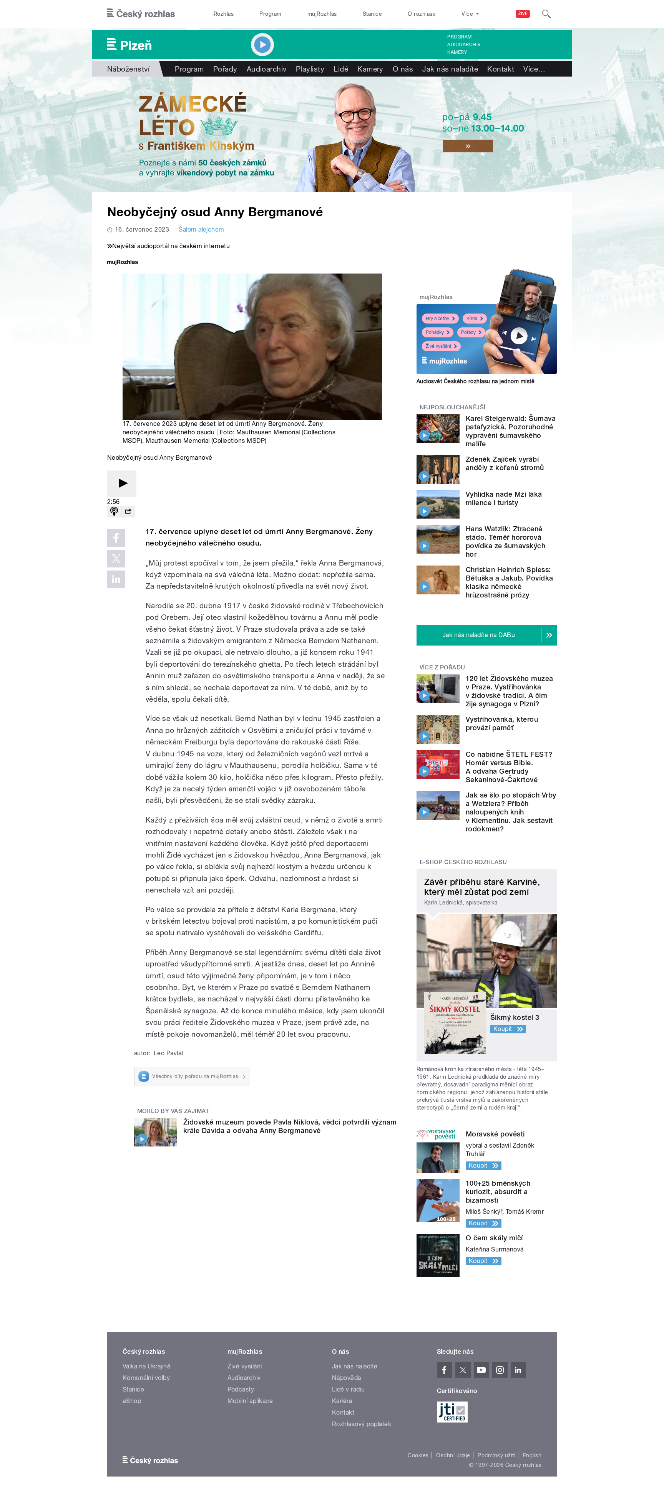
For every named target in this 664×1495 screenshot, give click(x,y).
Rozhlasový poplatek (361, 1424)
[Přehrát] (121, 484)
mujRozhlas (322, 14)
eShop (132, 1401)
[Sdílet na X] (116, 558)
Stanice (372, 14)
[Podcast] (114, 511)
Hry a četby (437, 318)
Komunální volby (146, 1378)
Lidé (341, 69)
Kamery (457, 52)
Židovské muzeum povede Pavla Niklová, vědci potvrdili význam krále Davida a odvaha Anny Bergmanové (290, 1126)
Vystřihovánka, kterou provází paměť (502, 723)
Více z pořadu (442, 667)
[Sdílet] (128, 511)
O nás (403, 69)
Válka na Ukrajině (147, 1366)
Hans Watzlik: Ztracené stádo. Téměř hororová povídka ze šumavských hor (505, 541)
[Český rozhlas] (141, 14)
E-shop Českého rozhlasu (463, 862)
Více (534, 69)
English (532, 1455)
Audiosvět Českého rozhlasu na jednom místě (476, 381)
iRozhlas (223, 14)
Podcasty (240, 1389)
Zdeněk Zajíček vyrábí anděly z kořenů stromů (505, 463)
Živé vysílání (438, 346)
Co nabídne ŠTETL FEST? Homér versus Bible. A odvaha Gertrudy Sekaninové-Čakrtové (509, 767)
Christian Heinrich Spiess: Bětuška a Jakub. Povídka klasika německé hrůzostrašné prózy (509, 582)
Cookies (418, 1455)
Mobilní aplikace (250, 1401)
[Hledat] (546, 14)
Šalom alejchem (201, 229)
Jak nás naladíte (450, 69)
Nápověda (346, 1378)
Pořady (225, 69)
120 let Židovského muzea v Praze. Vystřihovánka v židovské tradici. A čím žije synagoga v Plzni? (509, 691)
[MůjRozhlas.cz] (122, 263)
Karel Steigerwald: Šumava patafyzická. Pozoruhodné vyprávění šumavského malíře (511, 431)
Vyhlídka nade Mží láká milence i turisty (504, 498)
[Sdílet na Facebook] (116, 538)
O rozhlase (422, 14)
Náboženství (128, 69)
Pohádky (435, 332)
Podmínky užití (496, 1455)
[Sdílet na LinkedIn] (116, 579)
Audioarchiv (463, 44)
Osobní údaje (453, 1455)
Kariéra (342, 1401)
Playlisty (310, 69)
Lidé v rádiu (348, 1389)
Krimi (471, 318)
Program (270, 14)
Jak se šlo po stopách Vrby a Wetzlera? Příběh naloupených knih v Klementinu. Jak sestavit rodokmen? (511, 812)
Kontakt (500, 69)
